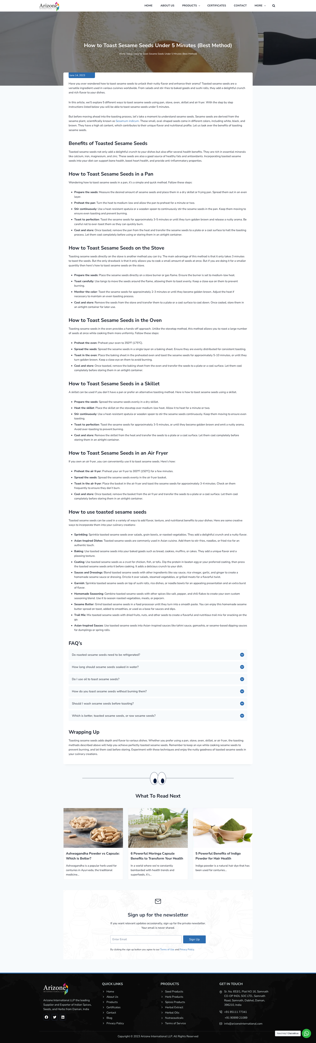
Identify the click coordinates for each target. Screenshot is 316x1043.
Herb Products (174, 997)
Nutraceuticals (174, 1018)
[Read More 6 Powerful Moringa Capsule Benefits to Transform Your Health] (158, 828)
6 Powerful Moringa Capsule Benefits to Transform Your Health (157, 856)
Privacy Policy (187, 949)
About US (167, 5)
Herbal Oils (172, 1013)
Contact (240, 5)
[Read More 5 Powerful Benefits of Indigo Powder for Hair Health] (222, 828)
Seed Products (174, 991)
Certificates (216, 5)
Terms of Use (167, 949)
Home (149, 5)
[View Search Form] (274, 6)
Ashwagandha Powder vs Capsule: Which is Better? (92, 856)
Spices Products (175, 1002)
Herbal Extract (174, 1007)
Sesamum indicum (127, 121)
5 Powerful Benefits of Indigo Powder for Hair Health (218, 856)
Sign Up (194, 939)
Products (112, 1002)
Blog (129, 53)
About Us (112, 997)
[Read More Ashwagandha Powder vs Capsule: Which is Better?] (93, 828)
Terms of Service (175, 1023)
